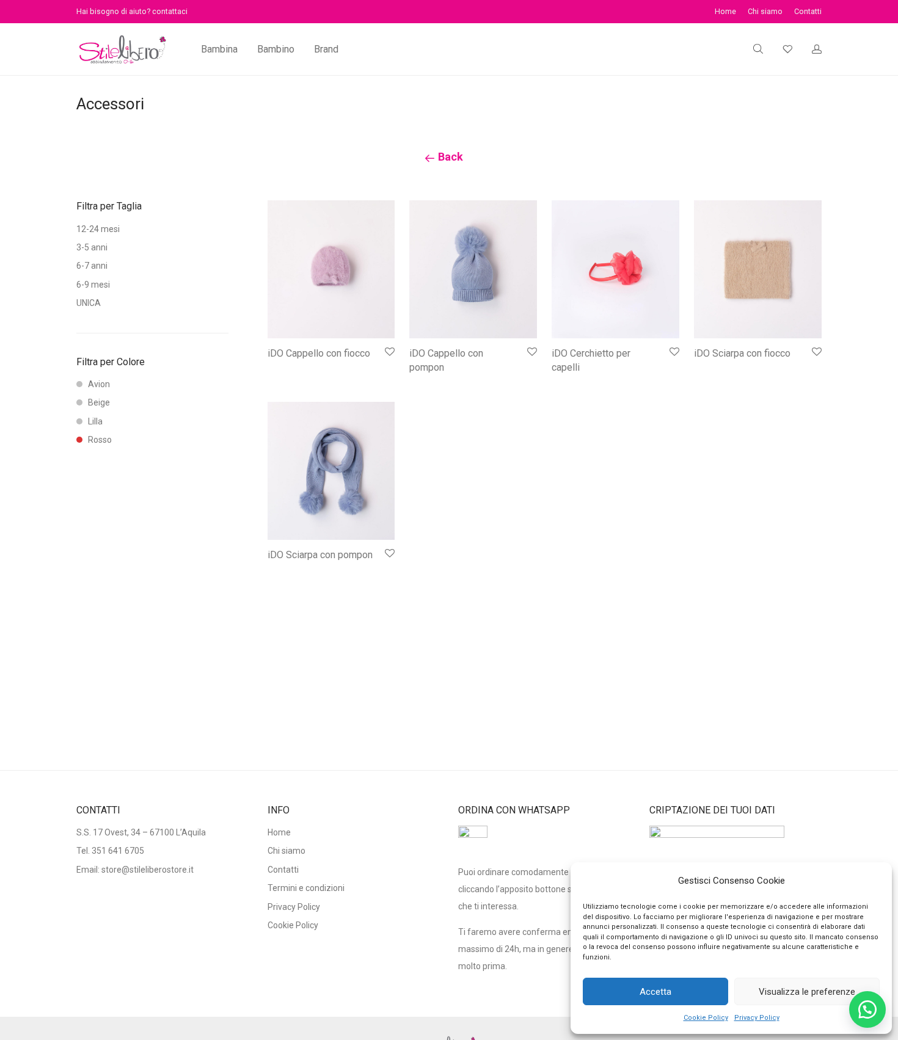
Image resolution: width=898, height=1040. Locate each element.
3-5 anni (92, 247)
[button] (867, 1009)
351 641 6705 (118, 851)
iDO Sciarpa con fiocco (742, 353)
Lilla (95, 421)
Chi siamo (765, 12)
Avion (99, 384)
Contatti (808, 12)
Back (449, 156)
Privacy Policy (756, 1018)
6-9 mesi (93, 284)
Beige (99, 402)
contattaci (170, 11)
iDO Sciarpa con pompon (320, 555)
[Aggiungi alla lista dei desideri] (389, 352)
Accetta (655, 991)
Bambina (219, 49)
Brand (326, 49)
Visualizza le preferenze (807, 991)
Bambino (275, 49)
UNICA (88, 303)
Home (725, 12)
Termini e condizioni (306, 888)
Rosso (100, 440)
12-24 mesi (98, 229)
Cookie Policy (706, 1018)
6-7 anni (92, 266)
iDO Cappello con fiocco (319, 353)
